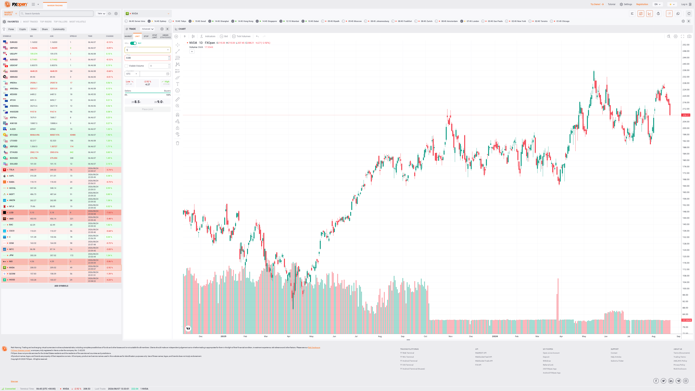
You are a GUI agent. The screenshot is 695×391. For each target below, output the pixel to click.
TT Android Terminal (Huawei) (412, 369)
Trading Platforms (409, 349)
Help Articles (616, 357)
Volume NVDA (132, 47)
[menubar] (101, 13)
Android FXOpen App (552, 373)
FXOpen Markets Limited (20, 350)
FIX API (478, 365)
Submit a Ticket (617, 361)
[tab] (128, 36)
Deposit (546, 357)
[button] (168, 50)
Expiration (130, 71)
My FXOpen (548, 349)
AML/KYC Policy (680, 361)
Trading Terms (680, 357)
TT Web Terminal (407, 353)
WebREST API (480, 353)
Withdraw (547, 361)
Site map (14, 381)
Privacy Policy (679, 365)
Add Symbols (61, 286)
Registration (642, 4)
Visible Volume (136, 66)
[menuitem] (101, 13)
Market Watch (8, 13)
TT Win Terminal (407, 357)
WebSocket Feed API (483, 357)
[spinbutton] (148, 58)
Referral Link (548, 365)
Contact (614, 353)
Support (615, 349)
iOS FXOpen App (550, 369)
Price (128, 55)
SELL (127, 43)
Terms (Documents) (682, 353)
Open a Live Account (551, 353)
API (476, 349)
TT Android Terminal (408, 361)
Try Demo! (595, 4)
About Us (678, 349)
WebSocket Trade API (484, 361)
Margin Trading (55, 6)
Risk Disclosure (680, 369)
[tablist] (148, 73)
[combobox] (148, 50)
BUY (139, 43)
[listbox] (657, 4)
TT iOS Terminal (406, 365)
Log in (684, 4)
